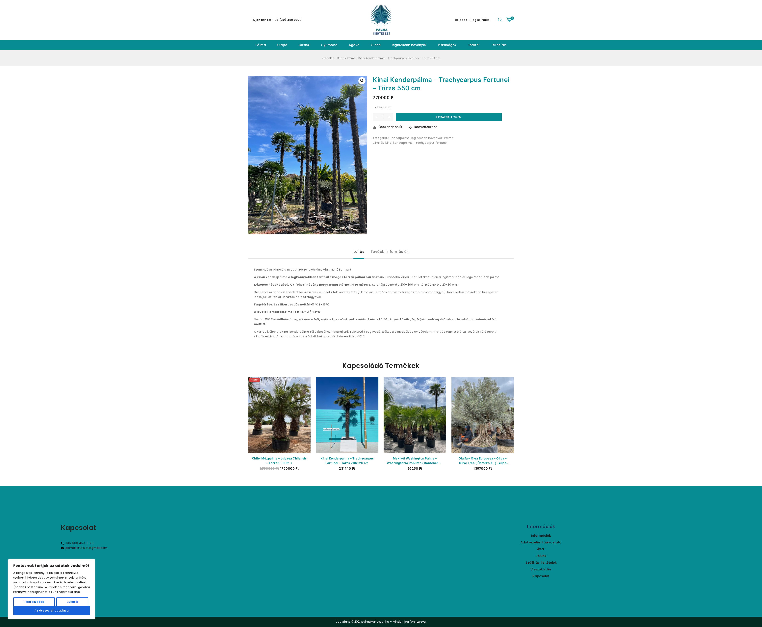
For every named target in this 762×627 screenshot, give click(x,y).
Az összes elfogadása (52, 611)
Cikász (304, 45)
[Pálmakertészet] (381, 20)
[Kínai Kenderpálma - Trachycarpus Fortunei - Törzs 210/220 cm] (347, 415)
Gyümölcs (329, 45)
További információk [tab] (390, 251)
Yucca (376, 45)
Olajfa (282, 45)
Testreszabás (33, 602)
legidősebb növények (409, 45)
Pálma (260, 45)
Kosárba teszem (448, 117)
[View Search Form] (500, 19)
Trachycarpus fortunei (431, 143)
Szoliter (474, 45)
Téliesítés (499, 45)
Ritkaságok (447, 45)
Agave (354, 45)
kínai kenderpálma (399, 143)
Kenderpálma (400, 138)
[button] (362, 80)
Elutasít (72, 602)
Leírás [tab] (358, 251)
